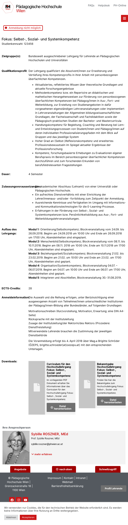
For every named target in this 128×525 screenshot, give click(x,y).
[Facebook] (12, 500)
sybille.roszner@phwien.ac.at (47, 444)
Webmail (67, 482)
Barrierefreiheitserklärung (67, 486)
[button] (42, 454)
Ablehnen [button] (11, 517)
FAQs (91, 5)
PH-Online (120, 5)
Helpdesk (104, 5)
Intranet (81, 478)
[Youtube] (25, 500)
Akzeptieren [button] (28, 517)
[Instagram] (19, 500)
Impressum (54, 478)
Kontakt (69, 478)
